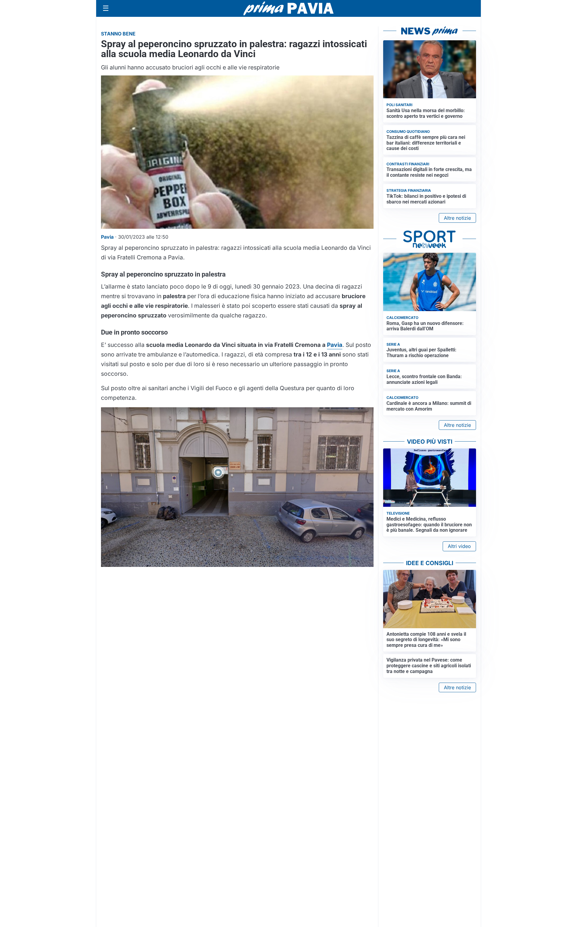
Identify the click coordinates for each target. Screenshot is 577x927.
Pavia (334, 344)
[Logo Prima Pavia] (288, 8)
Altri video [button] (459, 546)
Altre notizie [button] (457, 218)
